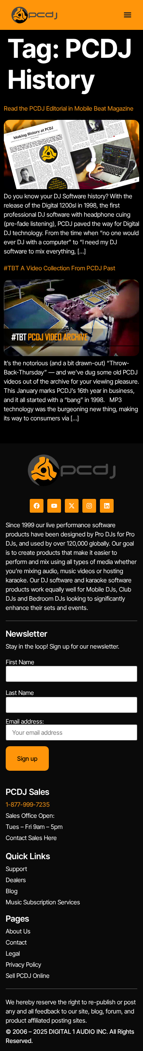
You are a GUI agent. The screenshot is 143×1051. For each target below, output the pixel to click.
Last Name (20, 693)
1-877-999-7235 (28, 804)
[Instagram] (89, 506)
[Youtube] (54, 506)
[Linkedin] (107, 506)
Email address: (25, 721)
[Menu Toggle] (128, 15)
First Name (20, 662)
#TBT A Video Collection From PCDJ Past (59, 268)
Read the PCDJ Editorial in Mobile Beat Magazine (68, 108)
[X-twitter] (72, 506)
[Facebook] (36, 506)
